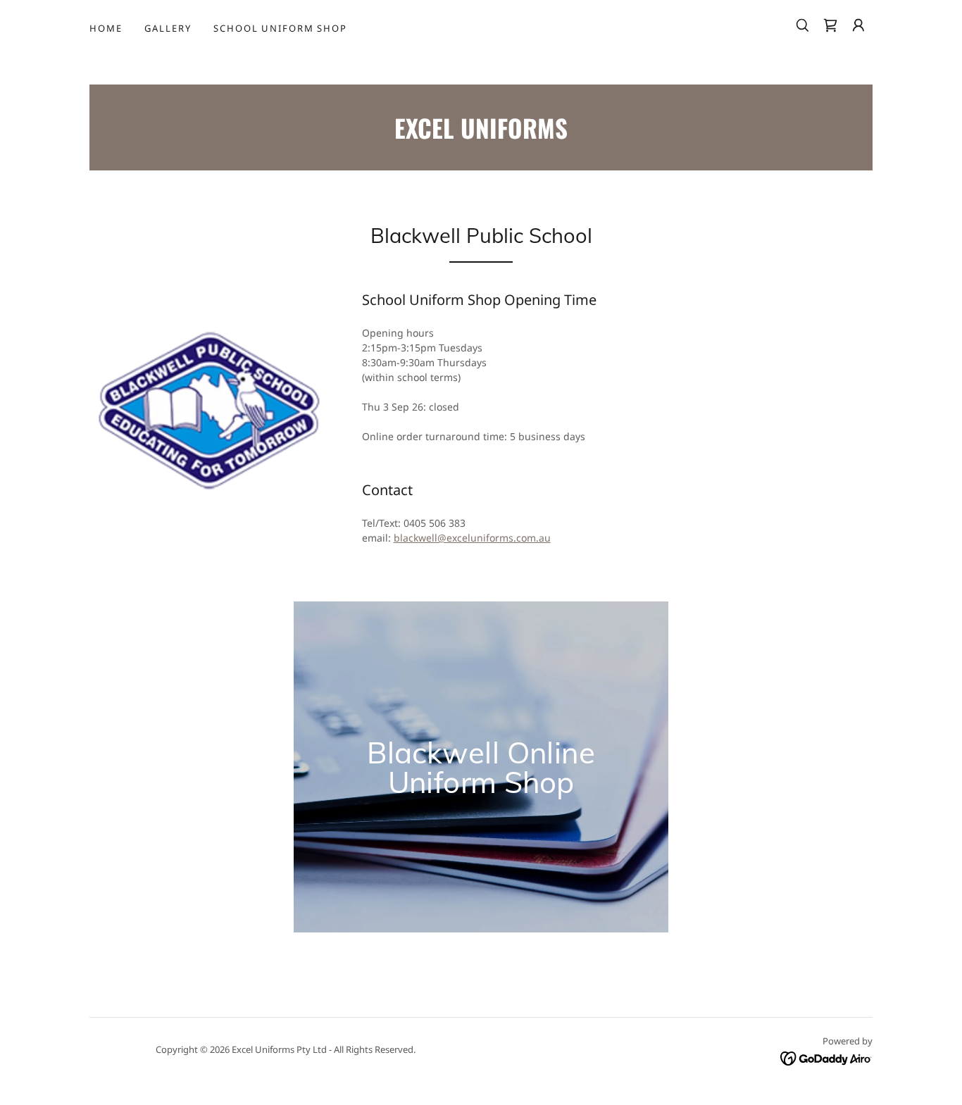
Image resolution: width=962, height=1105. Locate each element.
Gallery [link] (167, 28)
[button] (858, 25)
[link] (830, 25)
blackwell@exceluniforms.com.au (472, 537)
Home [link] (105, 28)
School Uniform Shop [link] (279, 28)
